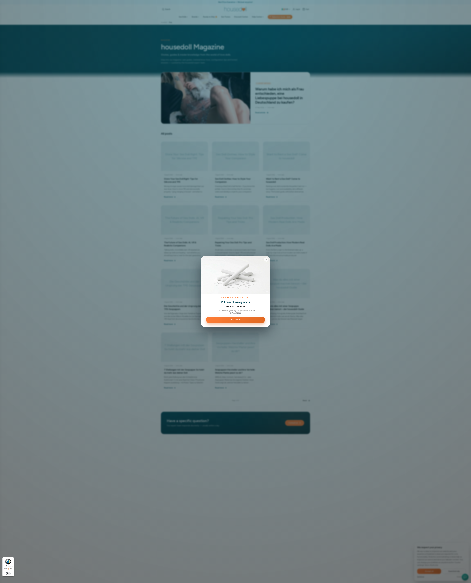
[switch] (8, 573)
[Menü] (12, 558)
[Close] (266, 259)
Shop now (235, 320)
